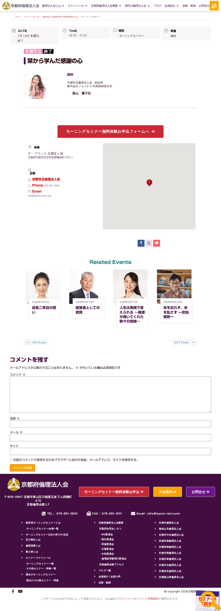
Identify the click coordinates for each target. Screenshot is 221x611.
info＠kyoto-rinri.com (39, 195)
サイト (14, 446)
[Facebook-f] (13, 591)
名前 (15, 418)
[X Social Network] (148, 243)
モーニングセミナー (131, 35)
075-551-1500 (51, 185)
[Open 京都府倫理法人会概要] (120, 5)
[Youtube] (20, 591)
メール (16, 432)
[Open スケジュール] (86, 5)
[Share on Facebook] (141, 243)
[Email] (156, 243)
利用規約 (152, 598)
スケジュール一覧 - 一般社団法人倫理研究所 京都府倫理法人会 (51, 17)
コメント (18, 374)
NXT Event (181, 342)
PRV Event (39, 342)
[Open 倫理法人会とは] (63, 5)
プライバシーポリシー (131, 598)
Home (18, 17)
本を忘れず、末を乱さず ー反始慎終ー (176, 312)
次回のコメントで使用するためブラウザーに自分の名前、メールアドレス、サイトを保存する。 (76, 459)
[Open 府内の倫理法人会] (148, 5)
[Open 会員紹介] (177, 5)
